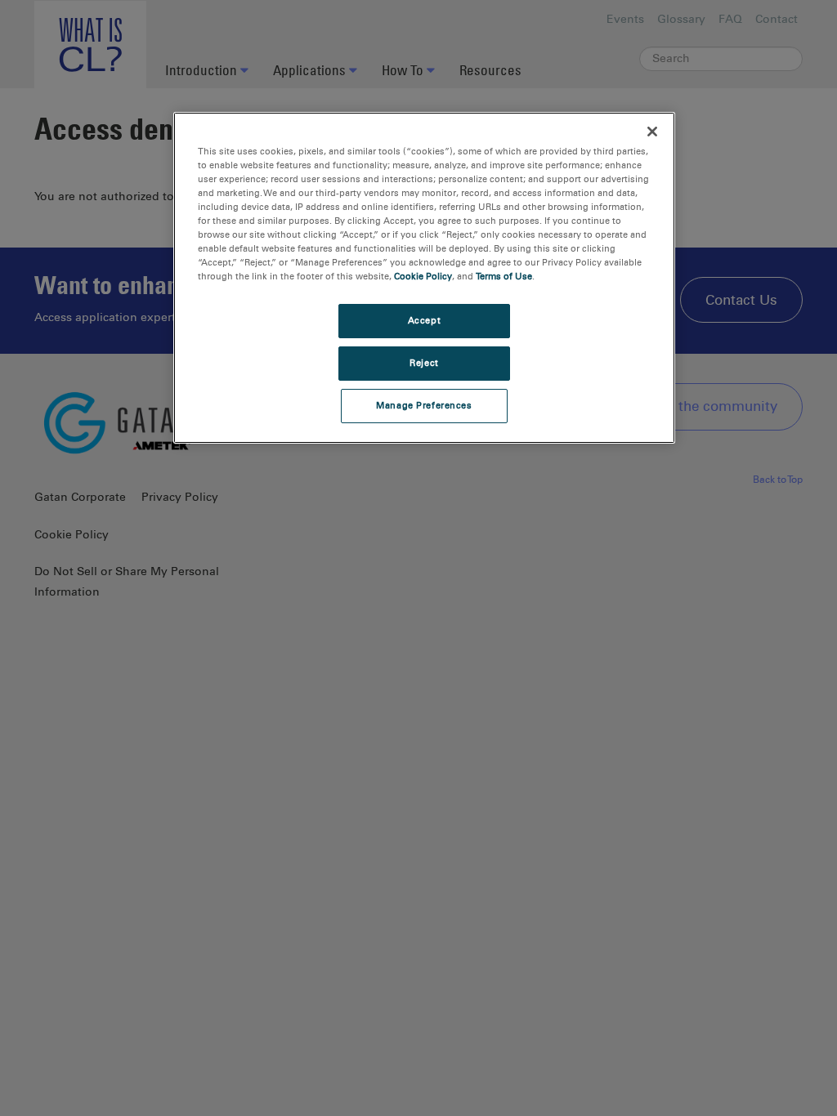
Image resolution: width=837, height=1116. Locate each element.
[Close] (652, 132)
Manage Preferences (424, 405)
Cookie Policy (423, 276)
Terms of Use (504, 276)
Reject (424, 362)
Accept (424, 320)
